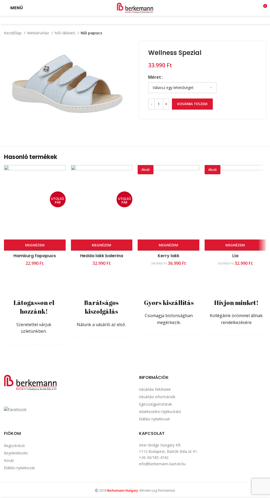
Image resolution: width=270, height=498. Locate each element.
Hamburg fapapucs (34, 256)
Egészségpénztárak (155, 404)
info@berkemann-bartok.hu (162, 463)
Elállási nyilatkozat (154, 418)
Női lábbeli (65, 32)
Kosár (9, 460)
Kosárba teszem (192, 103)
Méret (154, 77)
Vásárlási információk (157, 396)
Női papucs (91, 32)
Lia (235, 256)
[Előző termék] (252, 32)
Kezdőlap (13, 32)
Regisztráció (14, 445)
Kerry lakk (168, 256)
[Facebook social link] (131, 20)
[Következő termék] (263, 32)
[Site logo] (135, 7)
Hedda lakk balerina (101, 256)
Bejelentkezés (16, 452)
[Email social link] (138, 20)
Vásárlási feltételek (155, 389)
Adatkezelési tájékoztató (160, 411)
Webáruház (38, 32)
